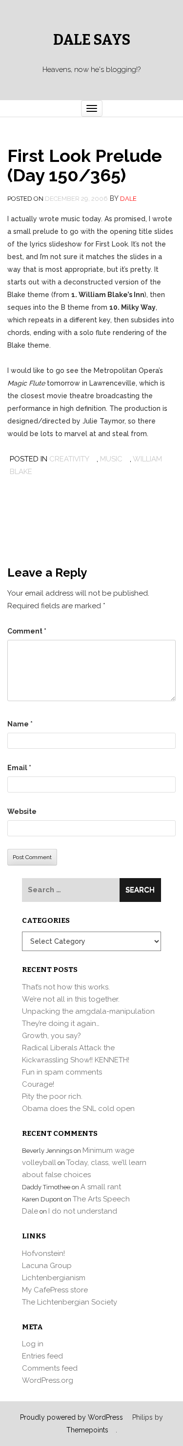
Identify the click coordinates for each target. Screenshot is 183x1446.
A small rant (101, 1186)
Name (20, 724)
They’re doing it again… (61, 1023)
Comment (26, 631)
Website (22, 811)
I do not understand (82, 1211)
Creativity (69, 459)
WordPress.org (47, 1380)
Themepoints (87, 1430)
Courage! (38, 1084)
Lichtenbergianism (53, 1277)
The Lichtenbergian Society (69, 1302)
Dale (128, 198)
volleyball (39, 1162)
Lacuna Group (47, 1265)
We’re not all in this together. (71, 999)
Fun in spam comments (62, 1072)
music (111, 459)
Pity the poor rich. (52, 1096)
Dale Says (91, 40)
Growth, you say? (51, 1035)
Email (19, 768)
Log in (32, 1344)
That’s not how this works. (66, 987)
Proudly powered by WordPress (71, 1417)
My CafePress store (55, 1290)
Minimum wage (108, 1150)
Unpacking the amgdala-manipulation (88, 1011)
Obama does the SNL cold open (78, 1108)
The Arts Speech (101, 1199)
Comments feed (50, 1368)
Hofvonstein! (43, 1253)
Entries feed (42, 1356)
